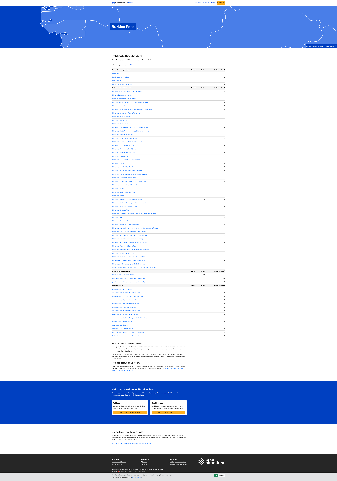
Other (132, 65)
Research (198, 3)
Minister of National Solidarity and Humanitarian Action (131, 203)
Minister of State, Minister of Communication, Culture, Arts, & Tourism (135, 228)
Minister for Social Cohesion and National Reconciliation (131, 102)
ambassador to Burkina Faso (122, 321)
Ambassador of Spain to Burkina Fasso (125, 314)
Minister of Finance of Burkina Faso (124, 152)
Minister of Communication (121, 124)
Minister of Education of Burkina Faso (124, 138)
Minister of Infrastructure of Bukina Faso (125, 185)
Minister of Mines (118, 196)
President (115, 73)
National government (120, 65)
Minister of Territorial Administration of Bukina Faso (129, 242)
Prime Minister (117, 81)
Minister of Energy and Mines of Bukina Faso (127, 142)
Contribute (221, 3)
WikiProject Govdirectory (178, 462)
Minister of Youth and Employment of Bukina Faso (129, 257)
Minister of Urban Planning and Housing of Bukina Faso (130, 249)
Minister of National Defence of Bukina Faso (127, 199)
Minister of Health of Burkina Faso (123, 167)
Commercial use (117, 464)
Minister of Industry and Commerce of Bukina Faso (129, 181)
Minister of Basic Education (121, 116)
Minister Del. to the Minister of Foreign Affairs (127, 91)
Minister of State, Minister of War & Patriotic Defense (129, 235)
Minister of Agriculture (119, 106)
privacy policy (136, 477)
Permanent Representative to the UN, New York (128, 332)
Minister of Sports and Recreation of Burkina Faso (128, 221)
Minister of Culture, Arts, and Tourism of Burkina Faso (130, 127)
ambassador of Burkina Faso (122, 289)
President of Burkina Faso (121, 77)
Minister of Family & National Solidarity (125, 149)
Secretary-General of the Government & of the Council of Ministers (134, 267)
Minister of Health (118, 163)
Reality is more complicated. (327, 46)
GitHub (144, 464)
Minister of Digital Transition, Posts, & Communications (130, 131)
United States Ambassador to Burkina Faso (126, 336)
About (213, 3)
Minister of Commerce (119, 120)
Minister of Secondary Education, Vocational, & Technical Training (134, 214)
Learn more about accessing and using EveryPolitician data (131, 443)
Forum (144, 462)
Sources (206, 3)
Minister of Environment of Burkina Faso (125, 145)
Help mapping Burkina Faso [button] (167, 412)
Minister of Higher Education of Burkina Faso (127, 170)
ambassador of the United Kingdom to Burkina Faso (129, 318)
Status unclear (219, 70)
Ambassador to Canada (120, 325)
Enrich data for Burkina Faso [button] (129, 412)
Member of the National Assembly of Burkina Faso (129, 278)
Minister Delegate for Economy (122, 95)
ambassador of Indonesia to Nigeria (124, 307)
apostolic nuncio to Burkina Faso (123, 329)
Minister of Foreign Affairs (120, 156)
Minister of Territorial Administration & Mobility (127, 239)
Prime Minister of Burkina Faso (122, 84)
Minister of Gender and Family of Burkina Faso (127, 160)
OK (216, 475)
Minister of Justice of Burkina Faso (123, 192)
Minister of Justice (118, 188)
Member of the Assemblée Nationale (124, 275)
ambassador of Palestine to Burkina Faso (126, 311)
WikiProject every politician (178, 464)
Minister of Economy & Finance (122, 134)
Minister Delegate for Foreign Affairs (124, 98)
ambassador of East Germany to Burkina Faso (127, 296)
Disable (221, 475)
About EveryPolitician (119, 462)
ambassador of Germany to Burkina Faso (126, 303)
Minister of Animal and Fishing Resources (126, 113)
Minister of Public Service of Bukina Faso (125, 206)
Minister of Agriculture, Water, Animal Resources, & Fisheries (132, 109)
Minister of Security (118, 217)
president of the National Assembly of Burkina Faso (129, 282)
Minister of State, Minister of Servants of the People (129, 231)
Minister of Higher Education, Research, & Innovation (129, 174)
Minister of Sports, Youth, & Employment (125, 224)
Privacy (130, 471)
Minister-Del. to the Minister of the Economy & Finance (130, 260)
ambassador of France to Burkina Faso (125, 300)
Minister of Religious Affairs (121, 210)
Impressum (142, 471)
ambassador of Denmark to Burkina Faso (126, 293)
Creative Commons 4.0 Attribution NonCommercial (148, 469)
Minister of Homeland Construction (124, 178)
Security (135, 471)
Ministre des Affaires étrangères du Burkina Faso (128, 264)
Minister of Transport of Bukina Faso (124, 246)
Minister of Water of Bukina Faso (123, 253)
